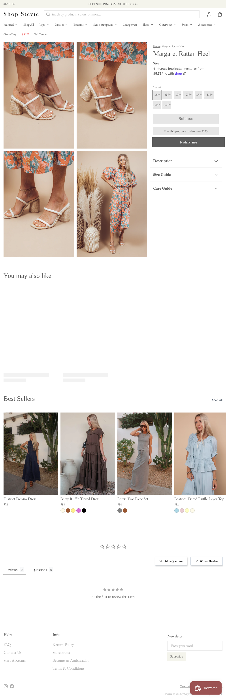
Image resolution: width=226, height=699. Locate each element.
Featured (9, 24)
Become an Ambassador (71, 660)
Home (156, 46)
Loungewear (130, 24)
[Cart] (218, 14)
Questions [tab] (39, 570)
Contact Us (12, 652)
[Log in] (207, 14)
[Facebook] (12, 686)
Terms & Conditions (69, 668)
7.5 (188, 94)
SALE (25, 34)
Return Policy (63, 644)
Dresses (59, 24)
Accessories (205, 24)
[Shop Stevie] (21, 14)
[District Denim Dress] (31, 454)
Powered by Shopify (174, 693)
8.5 (209, 94)
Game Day (10, 34)
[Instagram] (6, 686)
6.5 (167, 94)
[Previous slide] (204, 419)
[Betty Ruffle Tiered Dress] (87, 454)
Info (56, 634)
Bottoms (78, 24)
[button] (186, 119)
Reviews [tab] (11, 570)
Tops (42, 24)
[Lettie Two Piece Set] (144, 454)
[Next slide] (217, 419)
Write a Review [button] (209, 561)
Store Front (61, 652)
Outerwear (165, 24)
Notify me (188, 142)
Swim (185, 24)
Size (157, 87)
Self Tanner (40, 34)
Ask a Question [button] (173, 561)
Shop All (28, 24)
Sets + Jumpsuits (103, 24)
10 (167, 105)
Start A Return (15, 660)
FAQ (7, 644)
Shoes (146, 24)
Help (8, 634)
